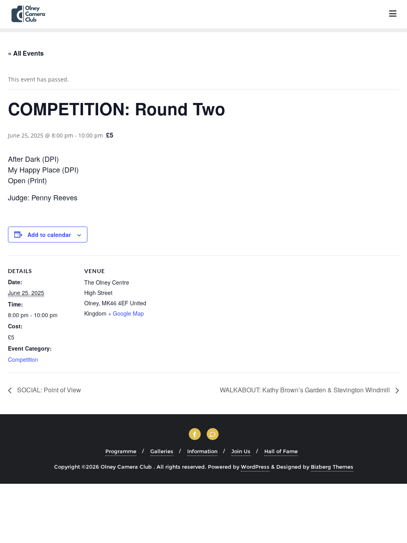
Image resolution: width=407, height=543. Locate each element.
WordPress (255, 466)
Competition (23, 359)
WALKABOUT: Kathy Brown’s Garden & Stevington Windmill (305, 389)
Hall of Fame (281, 451)
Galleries (161, 451)
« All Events (26, 53)
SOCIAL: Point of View (48, 389)
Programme (120, 451)
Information (202, 451)
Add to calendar (49, 235)
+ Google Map (126, 313)
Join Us (240, 451)
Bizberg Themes (332, 466)
